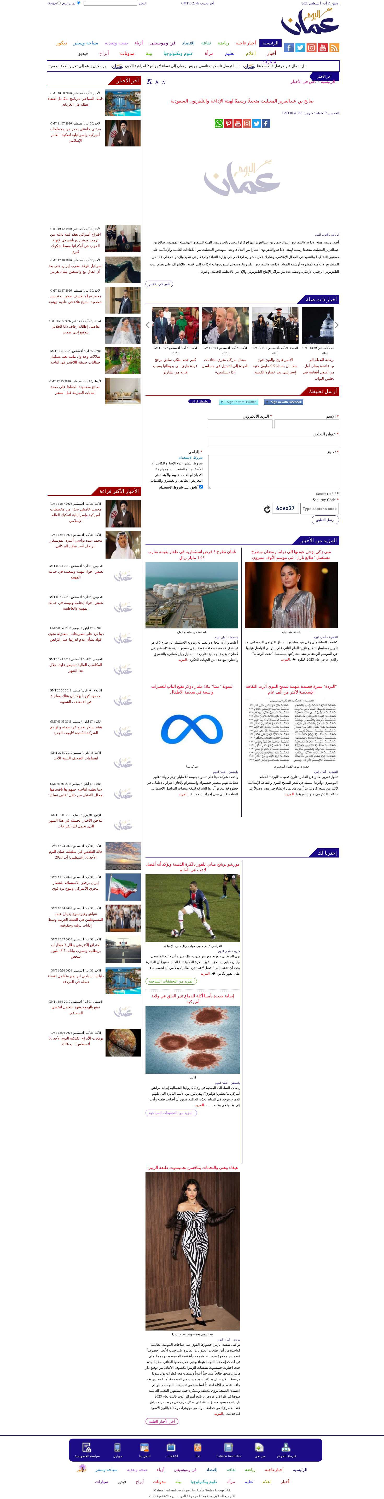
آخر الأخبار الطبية (162, 1421)
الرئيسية (328, 81)
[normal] (156, 81)
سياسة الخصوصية (87, 1456)
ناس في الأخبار (304, 81)
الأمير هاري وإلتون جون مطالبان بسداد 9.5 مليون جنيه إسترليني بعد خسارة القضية (275, 366)
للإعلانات (171, 1456)
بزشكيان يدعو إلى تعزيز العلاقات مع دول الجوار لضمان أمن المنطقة (73, 66)
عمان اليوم (69, 3)
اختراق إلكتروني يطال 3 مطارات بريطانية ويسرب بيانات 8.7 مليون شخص (76, 950)
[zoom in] (149, 81)
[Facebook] (284, 404)
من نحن (260, 1456)
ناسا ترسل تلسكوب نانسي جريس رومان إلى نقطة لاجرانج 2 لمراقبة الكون (201, 66)
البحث (142, 3)
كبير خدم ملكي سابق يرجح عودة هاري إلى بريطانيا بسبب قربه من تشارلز (175, 366)
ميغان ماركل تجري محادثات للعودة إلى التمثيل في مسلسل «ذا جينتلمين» (225, 366)
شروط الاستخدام (191, 457)
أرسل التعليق (325, 520)
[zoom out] (163, 81)
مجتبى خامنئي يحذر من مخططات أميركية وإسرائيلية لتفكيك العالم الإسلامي (75, 135)
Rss (198, 1456)
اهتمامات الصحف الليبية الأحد (76, 758)
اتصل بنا (145, 1456)
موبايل (118, 1456)
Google (52, 3)
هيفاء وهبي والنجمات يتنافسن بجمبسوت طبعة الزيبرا (193, 1167)
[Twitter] (239, 404)
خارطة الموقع (286, 1456)
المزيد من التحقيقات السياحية (171, 981)
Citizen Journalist (229, 1456)
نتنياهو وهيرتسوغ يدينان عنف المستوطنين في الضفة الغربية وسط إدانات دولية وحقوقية (75, 919)
